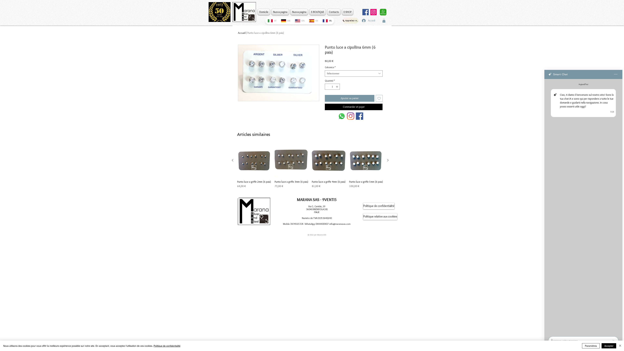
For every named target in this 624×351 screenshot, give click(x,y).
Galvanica (330, 67)
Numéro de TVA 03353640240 (317, 218)
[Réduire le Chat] (615, 74)
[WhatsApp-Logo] (341, 116)
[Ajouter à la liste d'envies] (379, 98)
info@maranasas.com (340, 223)
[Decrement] (327, 87)
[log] (583, 206)
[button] (383, 21)
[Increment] (337, 87)
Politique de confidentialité (167, 345)
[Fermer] (620, 345)
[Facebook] (365, 12)
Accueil (242, 32)
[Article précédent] (232, 160)
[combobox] (354, 73)
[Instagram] (373, 12)
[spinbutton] (332, 87)
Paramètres (591, 345)
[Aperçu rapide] (254, 160)
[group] (310, 167)
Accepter (608, 345)
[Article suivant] (388, 160)
